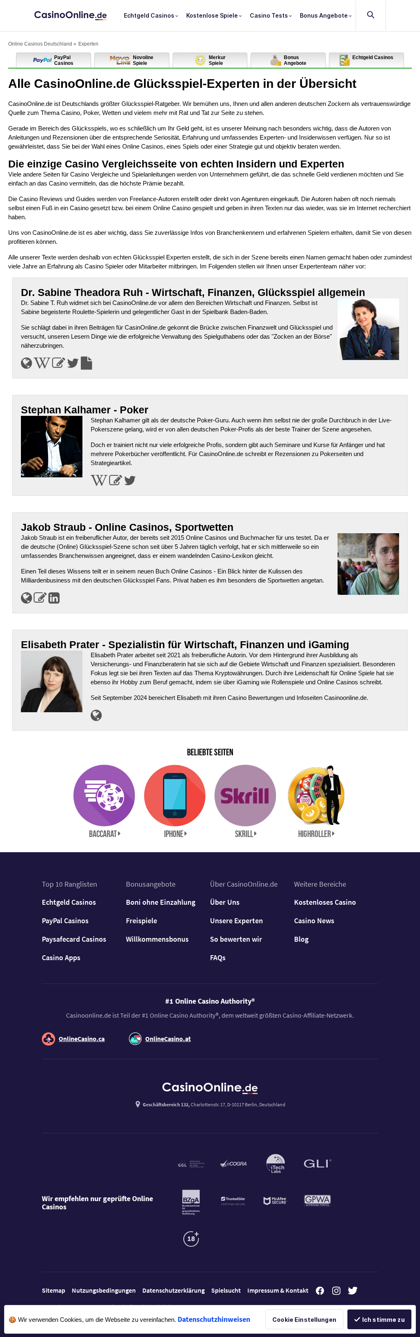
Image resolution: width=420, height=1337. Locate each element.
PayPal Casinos (65, 920)
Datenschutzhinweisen (214, 1319)
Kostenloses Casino (325, 902)
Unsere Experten (236, 920)
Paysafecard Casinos (74, 939)
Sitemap (53, 1290)
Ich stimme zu (383, 1319)
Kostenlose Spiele (212, 15)
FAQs (218, 957)
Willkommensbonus (157, 939)
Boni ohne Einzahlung (160, 902)
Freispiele (141, 920)
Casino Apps (61, 957)
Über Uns (225, 902)
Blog (301, 939)
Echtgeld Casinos (150, 15)
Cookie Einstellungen (304, 1319)
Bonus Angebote (324, 15)
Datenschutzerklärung (173, 1290)
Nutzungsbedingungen (104, 1290)
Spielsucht (226, 1290)
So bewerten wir (236, 939)
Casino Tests (269, 15)
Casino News (314, 920)
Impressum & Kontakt (277, 1290)
